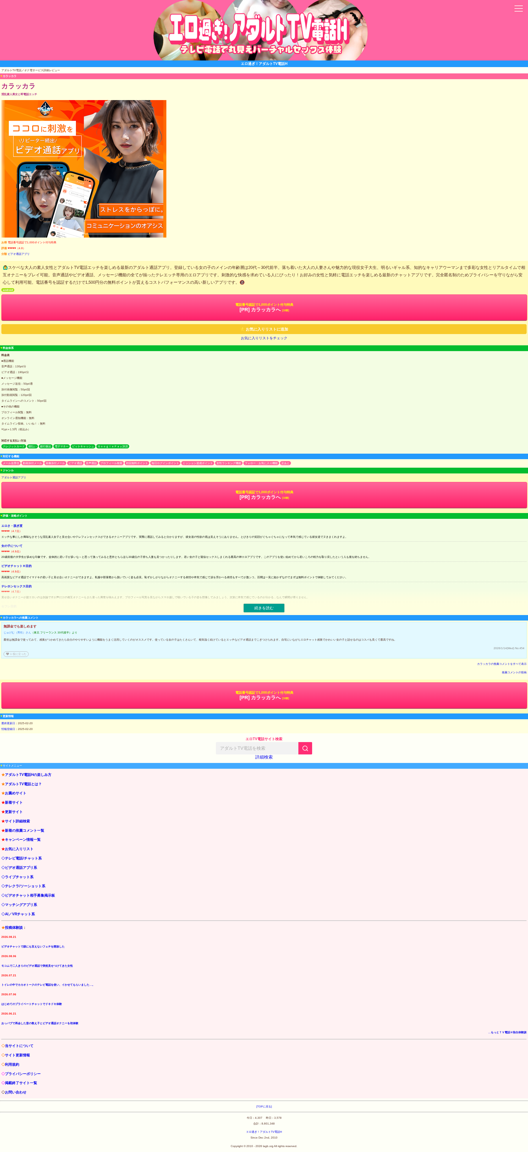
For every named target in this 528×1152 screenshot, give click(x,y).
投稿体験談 (14, 927)
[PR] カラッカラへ (264, 307)
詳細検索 (264, 757)
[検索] (305, 748)
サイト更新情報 (17, 1055)
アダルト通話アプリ (13, 477)
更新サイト (14, 812)
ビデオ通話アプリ (19, 253)
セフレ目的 (8, 606)
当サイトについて (19, 1046)
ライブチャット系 (19, 877)
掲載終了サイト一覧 (21, 1083)
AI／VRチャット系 (20, 914)
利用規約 (12, 1064)
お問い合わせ (15, 1092)
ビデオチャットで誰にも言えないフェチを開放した (33, 946)
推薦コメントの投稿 (514, 672)
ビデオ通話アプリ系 (21, 868)
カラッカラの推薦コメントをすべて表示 (502, 663)
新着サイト (14, 802)
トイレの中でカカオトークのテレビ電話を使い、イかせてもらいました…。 (48, 984)
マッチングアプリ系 (21, 905)
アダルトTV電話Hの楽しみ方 (28, 775)
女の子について (12, 545)
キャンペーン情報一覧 (23, 839)
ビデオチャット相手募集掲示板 (30, 895)
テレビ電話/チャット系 (23, 858)
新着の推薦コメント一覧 (24, 830)
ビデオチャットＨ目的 (16, 565)
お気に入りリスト (19, 849)
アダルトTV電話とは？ (23, 784)
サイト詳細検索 (17, 821)
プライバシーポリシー (23, 1074)
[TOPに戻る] (264, 1106)
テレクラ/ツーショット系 (25, 886)
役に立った (16, 654)
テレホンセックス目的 (16, 586)
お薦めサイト (15, 793)
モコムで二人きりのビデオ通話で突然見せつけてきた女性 (37, 965)
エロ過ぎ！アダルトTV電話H (264, 1131)
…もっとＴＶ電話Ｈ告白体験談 (507, 1032)
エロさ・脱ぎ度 (12, 525)
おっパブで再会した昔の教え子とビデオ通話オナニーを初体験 (39, 1023)
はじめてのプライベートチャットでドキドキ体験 (31, 1003)
